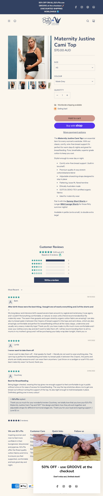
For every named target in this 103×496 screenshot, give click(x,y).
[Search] (88, 21)
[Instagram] (82, 7)
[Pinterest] (88, 7)
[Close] (95, 439)
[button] (10, 57)
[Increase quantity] (67, 95)
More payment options (74, 132)
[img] (14, 297)
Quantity (59, 90)
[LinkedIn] (94, 7)
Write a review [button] (51, 280)
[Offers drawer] (15, 21)
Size (56, 62)
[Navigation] (9, 21)
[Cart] (94, 21)
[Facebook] (76, 7)
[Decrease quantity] (57, 95)
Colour (58, 76)
